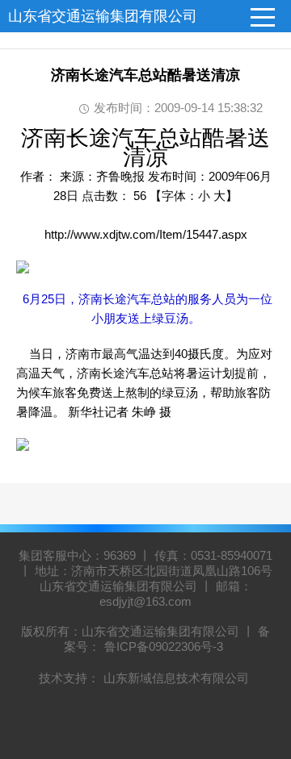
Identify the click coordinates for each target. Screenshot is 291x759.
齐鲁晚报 (122, 176)
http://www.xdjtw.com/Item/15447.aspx (145, 234)
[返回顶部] (258, 666)
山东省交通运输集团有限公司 (102, 16)
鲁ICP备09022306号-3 (163, 646)
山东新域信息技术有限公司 (176, 678)
